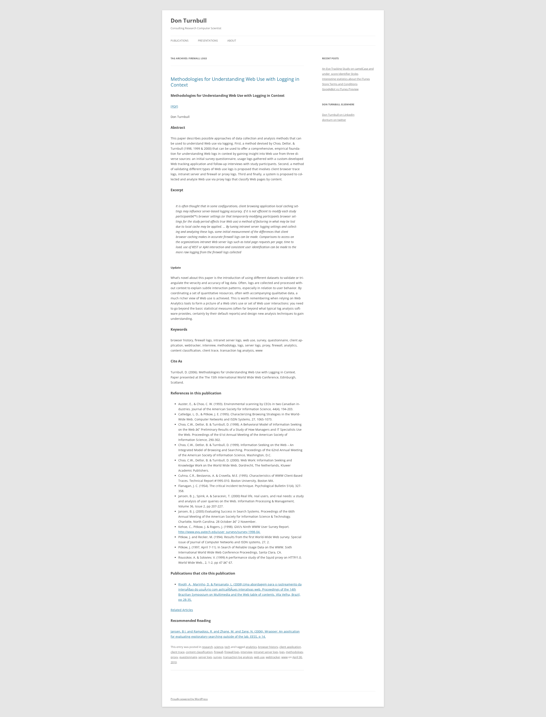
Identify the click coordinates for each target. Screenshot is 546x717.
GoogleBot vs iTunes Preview (340, 89)
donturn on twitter (334, 120)
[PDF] (174, 106)
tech (227, 647)
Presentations (208, 40)
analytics (251, 647)
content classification (199, 652)
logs (282, 652)
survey (217, 657)
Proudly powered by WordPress (189, 699)
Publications (180, 40)
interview (246, 652)
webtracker (273, 657)
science (218, 647)
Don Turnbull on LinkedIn (338, 115)
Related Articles (182, 610)
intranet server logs (266, 652)
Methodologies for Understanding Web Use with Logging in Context (235, 82)
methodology (294, 652)
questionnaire (188, 657)
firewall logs (231, 652)
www (284, 657)
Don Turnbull (189, 20)
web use (259, 657)
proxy (174, 657)
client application (290, 647)
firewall (218, 652)
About (231, 40)
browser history (268, 647)
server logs (205, 657)
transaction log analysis (238, 657)
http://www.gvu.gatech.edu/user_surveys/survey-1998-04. (219, 532)
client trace (177, 652)
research (207, 647)
